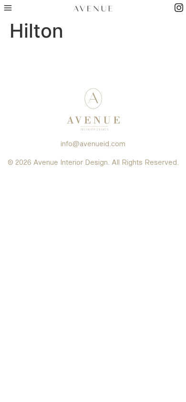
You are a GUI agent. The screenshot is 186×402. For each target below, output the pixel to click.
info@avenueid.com (93, 144)
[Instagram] (179, 8)
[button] (8, 8)
